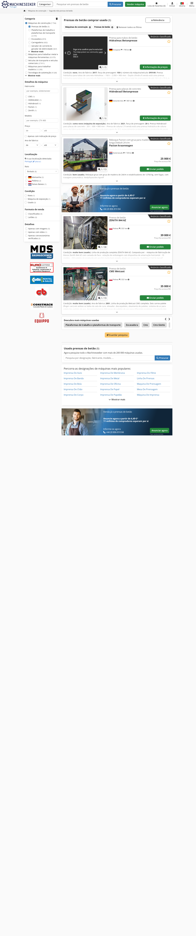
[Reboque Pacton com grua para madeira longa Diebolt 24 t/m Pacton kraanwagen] (85, 155)
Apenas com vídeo (37, 232)
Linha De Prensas (145, 378)
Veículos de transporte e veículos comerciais (43, 62)
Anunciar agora (159, 207)
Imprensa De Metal (109, 378)
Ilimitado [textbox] (32, 171)
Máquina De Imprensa (148, 394)
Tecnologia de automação (42, 72)
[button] (191, 4)
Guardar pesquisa (117, 335)
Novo (31, 195)
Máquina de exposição (39, 199)
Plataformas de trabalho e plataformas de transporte (43, 33)
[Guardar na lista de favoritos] (169, 41)
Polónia (36, 180)
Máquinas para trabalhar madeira (39, 68)
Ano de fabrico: (31, 140)
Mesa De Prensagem (147, 389)
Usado (32, 202)
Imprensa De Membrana (112, 372)
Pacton (32, 107)
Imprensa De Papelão (111, 394)
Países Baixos (38, 184)
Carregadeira (39, 42)
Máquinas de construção (42, 23)
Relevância (158, 20)
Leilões (32, 217)
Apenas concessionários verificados (39, 237)
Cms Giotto (159, 324)
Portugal (33, 161)
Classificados (35, 213)
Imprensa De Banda (74, 378)
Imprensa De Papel (109, 389)
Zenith (32, 110)
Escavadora (38, 39)
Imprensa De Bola (73, 383)
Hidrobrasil (34, 103)
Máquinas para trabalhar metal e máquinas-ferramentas (43, 55)
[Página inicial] (24, 11)
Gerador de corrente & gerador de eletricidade (44, 47)
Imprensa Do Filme (146, 372)
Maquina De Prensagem (149, 383)
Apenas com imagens (39, 228)
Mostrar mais (118, 399)
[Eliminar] (89, 27)
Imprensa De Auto (73, 372)
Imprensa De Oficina (110, 383)
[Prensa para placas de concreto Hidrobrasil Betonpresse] (85, 103)
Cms (145, 324)
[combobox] (41, 171)
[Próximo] (105, 53)
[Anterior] (66, 53)
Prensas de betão (40, 26)
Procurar (116, 4)
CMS (31, 96)
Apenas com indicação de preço (42, 136)
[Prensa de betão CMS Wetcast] (85, 283)
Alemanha (37, 177)
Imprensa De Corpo (73, 394)
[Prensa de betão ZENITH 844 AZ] (85, 232)
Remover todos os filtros (130, 27)
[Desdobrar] (117, 81)
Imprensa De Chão (73, 389)
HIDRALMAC (34, 100)
